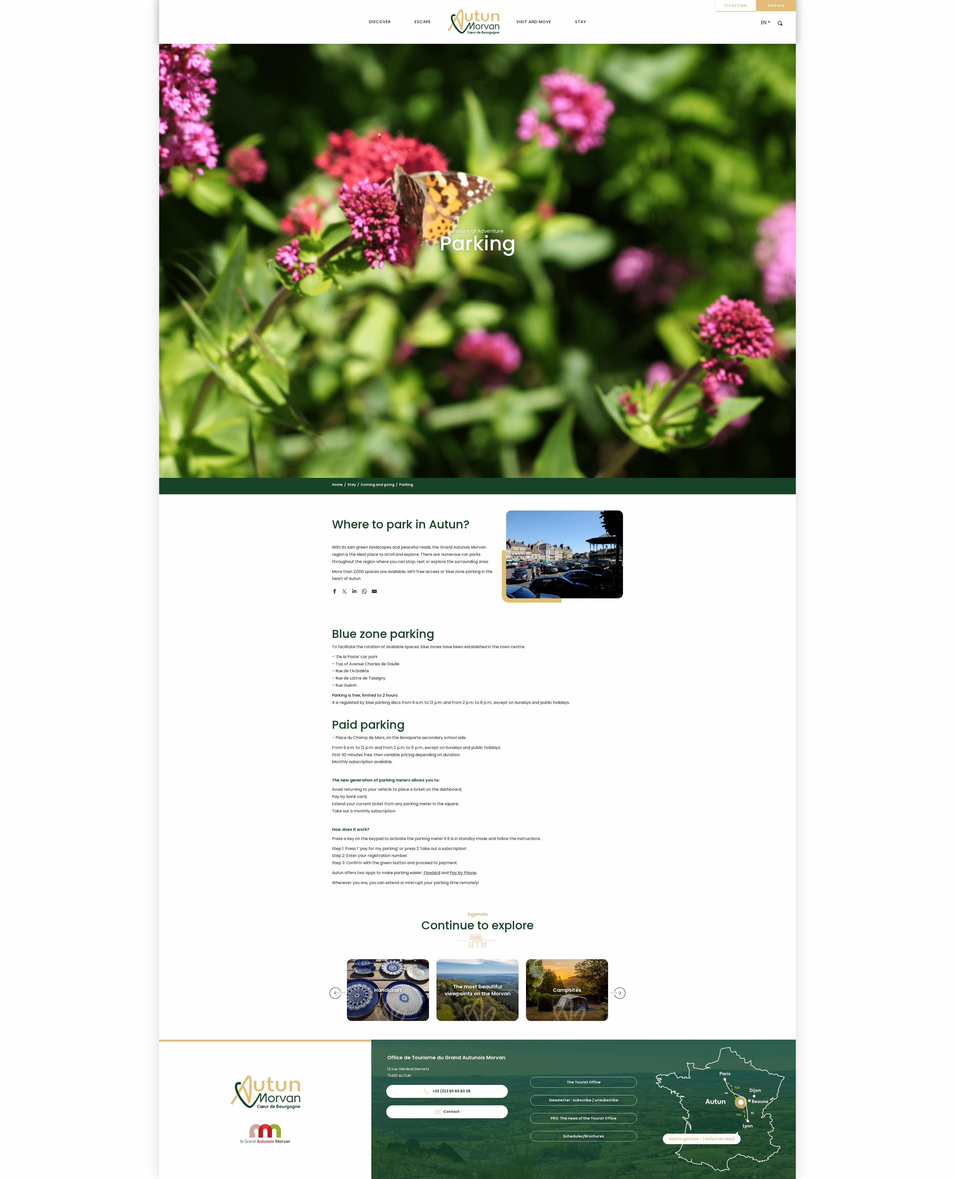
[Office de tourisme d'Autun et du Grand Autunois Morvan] (473, 21)
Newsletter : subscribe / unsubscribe (583, 1100)
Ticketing (735, 5)
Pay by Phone (463, 873)
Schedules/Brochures (583, 1136)
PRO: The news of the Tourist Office (584, 1118)
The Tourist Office (584, 1082)
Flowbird (432, 873)
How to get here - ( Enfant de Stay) (702, 1138)
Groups (776, 5)
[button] (780, 23)
